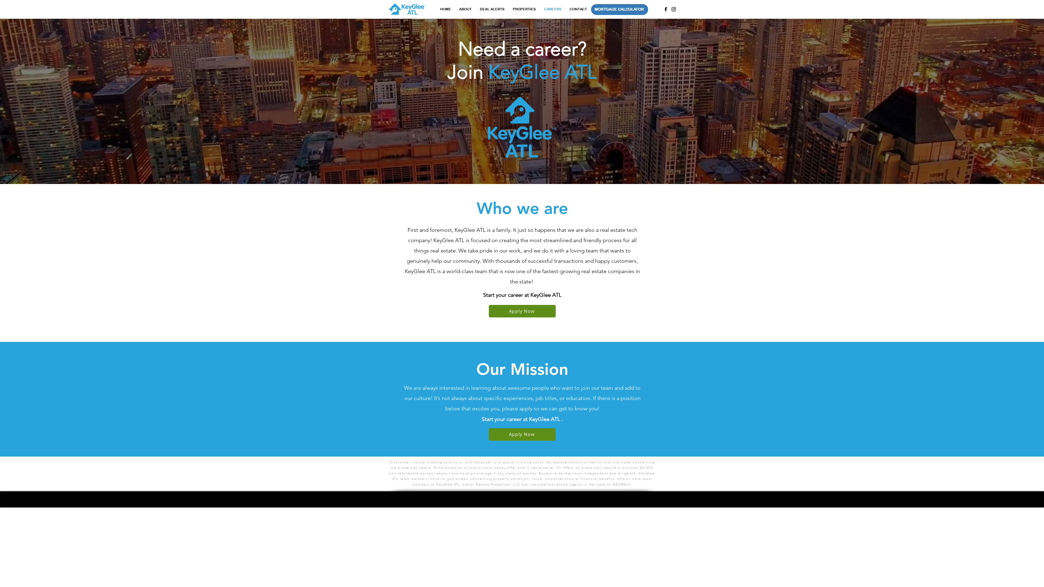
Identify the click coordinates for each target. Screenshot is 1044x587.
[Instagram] (674, 9)
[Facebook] (666, 9)
